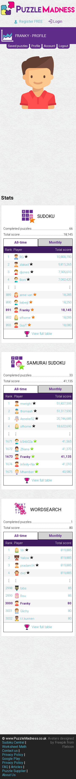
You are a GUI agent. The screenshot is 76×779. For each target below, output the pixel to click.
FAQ (5, 767)
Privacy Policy (12, 755)
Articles (16, 767)
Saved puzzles (18, 46)
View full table (42, 334)
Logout (63, 46)
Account (49, 46)
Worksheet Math (14, 747)
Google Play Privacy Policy (12, 761)
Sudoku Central (13, 742)
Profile (35, 46)
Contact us (10, 751)
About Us (9, 775)
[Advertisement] (38, 151)
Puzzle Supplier (14, 771)
